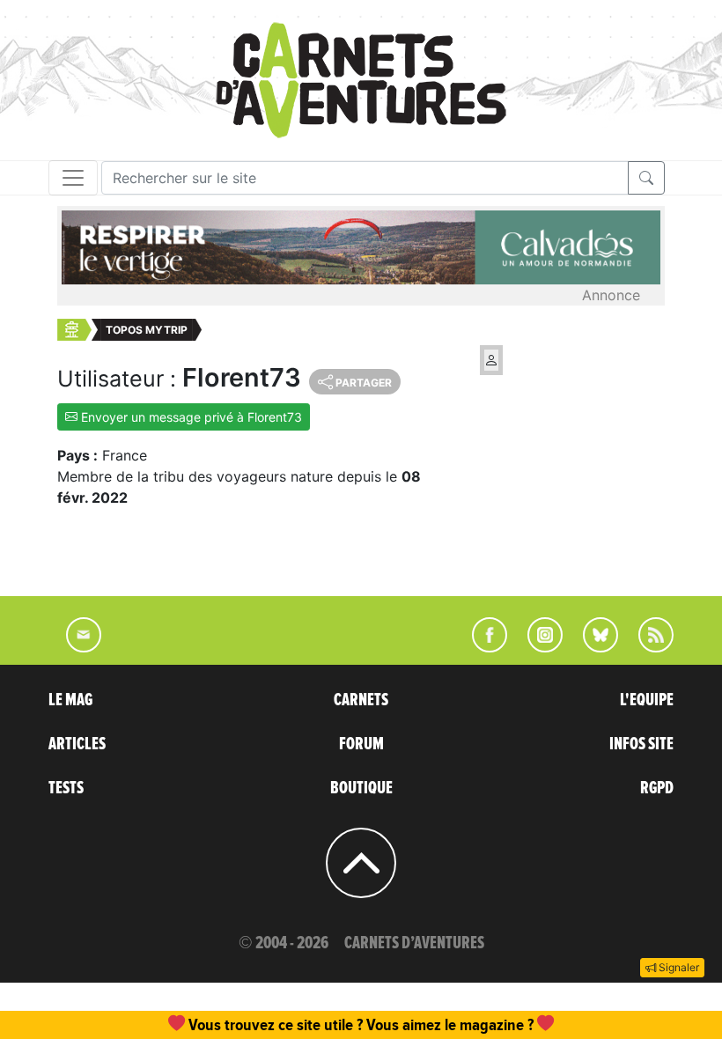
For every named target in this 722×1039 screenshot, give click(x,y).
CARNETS (361, 700)
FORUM (361, 744)
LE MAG (70, 700)
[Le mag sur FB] (482, 647)
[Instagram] (537, 647)
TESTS (66, 788)
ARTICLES (77, 744)
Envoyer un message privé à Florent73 (189, 416)
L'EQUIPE (647, 700)
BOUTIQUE (361, 788)
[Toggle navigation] (73, 177)
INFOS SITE (641, 744)
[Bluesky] (591, 647)
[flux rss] (647, 647)
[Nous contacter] (74, 647)
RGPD (657, 788)
